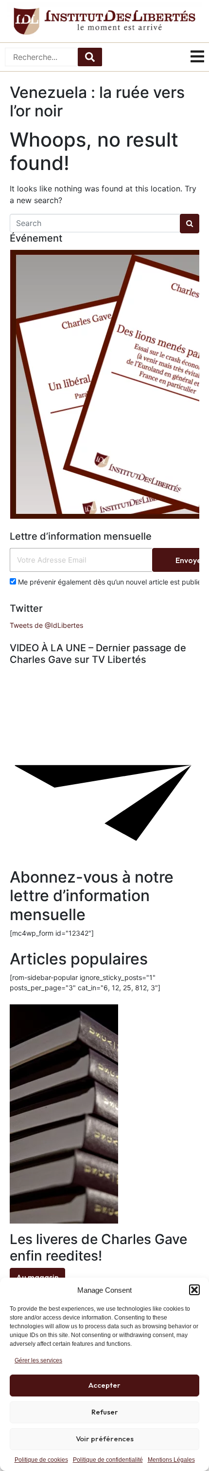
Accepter (104, 1385)
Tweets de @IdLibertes (46, 625)
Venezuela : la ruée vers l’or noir (97, 101)
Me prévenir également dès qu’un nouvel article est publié (108, 582)
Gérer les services (38, 1360)
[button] (194, 1290)
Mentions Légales (171, 1459)
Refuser (104, 1411)
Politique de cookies (41, 1459)
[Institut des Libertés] (104, 21)
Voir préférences (105, 1438)
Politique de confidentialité (108, 1459)
